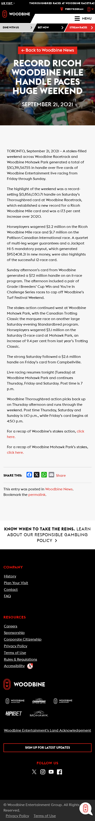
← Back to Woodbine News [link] (47, 50)
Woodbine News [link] (59, 489)
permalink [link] (36, 495)
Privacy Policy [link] (15, 646)
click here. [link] (15, 452)
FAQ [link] (7, 596)
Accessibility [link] (14, 666)
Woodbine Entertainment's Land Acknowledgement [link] (47, 730)
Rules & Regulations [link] (20, 659)
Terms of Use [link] (15, 653)
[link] (16, 14)
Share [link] (61, 475)
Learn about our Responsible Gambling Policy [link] (47, 535)
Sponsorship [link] (14, 633)
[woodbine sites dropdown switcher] (91, 9)
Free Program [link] (74, 9)
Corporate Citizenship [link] (23, 639)
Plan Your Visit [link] (16, 583)
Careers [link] (10, 626)
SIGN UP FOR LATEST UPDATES (47, 747)
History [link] (10, 576)
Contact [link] (11, 589)
